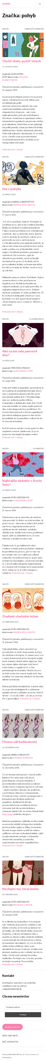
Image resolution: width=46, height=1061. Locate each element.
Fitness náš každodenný (19, 742)
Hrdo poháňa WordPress (12, 1054)
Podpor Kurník (12, 1027)
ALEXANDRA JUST (23, 371)
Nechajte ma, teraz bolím (20, 889)
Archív (5, 29)
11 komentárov (36, 319)
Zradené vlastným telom (20, 616)
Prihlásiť (23, 1015)
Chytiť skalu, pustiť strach (21, 61)
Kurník (6, 4)
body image (7, 814)
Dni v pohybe (11, 189)
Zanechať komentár (34, 29)
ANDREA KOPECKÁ (23, 757)
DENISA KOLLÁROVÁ (24, 205)
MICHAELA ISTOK (22, 905)
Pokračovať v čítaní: (12, 149)
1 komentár (38, 449)
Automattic (7, 1057)
